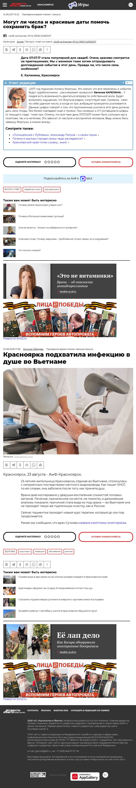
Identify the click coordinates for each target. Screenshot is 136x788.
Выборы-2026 (61, 710)
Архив (20, 41)
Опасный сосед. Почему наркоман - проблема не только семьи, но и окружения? (63, 239)
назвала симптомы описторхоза (102, 523)
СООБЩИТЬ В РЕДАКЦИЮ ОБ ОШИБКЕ (90, 710)
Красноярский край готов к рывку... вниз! (40, 142)
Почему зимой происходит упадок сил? (40, 205)
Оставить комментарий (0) (106, 162)
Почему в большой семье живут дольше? (41, 216)
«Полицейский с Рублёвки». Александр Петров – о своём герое (55, 135)
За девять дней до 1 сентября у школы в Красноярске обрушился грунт (57, 611)
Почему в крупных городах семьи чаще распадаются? (48, 138)
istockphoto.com (24, 456)
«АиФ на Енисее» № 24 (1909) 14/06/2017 (74, 41)
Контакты (32, 710)
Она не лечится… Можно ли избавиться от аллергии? (47, 227)
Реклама (46, 710)
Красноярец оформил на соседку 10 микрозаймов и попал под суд (55, 588)
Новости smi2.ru (15, 338)
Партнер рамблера (58, 775)
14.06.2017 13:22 (11, 14)
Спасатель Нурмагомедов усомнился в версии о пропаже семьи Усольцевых (61, 599)
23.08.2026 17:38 (11, 349)
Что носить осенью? (29, 250)
